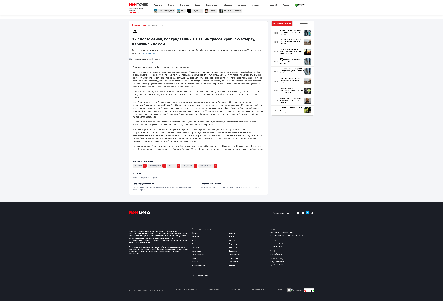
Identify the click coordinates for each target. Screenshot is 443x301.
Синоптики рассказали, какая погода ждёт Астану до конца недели (290, 81)
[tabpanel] (292, 71)
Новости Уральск (141, 177)
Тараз (194, 258)
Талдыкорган (234, 255)
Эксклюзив (256, 5)
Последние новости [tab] (282, 23)
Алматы (232, 233)
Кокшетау (195, 247)
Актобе (232, 240)
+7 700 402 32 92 (276, 246)
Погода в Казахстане (200, 275)
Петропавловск (198, 255)
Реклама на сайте (258, 289)
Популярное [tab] (303, 23)
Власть (171, 5)
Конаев (232, 265)
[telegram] (312, 213)
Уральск (195, 262)
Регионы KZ (272, 5)
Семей (231, 237)
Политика (158, 5)
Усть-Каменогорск (199, 265)
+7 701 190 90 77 (276, 265)
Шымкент (195, 237)
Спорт (197, 5)
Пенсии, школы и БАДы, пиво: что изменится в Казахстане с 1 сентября (291, 32)
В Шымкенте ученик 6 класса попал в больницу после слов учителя (230, 187)
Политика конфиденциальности (186, 289)
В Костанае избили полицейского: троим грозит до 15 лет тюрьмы (291, 90)
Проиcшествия (139, 25)
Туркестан (233, 258)
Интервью (242, 5)
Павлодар (233, 251)
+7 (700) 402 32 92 (135, 12)
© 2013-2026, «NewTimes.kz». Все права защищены (146, 290)
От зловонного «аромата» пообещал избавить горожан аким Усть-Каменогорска (162, 188)
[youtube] (303, 213)
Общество (228, 5)
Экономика (184, 5)
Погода (286, 5)
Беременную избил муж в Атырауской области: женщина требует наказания (291, 51)
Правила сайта (214, 289)
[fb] (293, 213)
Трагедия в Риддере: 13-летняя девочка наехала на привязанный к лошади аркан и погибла (292, 110)
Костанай (233, 247)
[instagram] (298, 213)
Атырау (195, 244)
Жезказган (233, 262)
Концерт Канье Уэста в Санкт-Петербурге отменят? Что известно (290, 100)
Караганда (233, 244)
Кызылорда (196, 251)
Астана (195, 233)
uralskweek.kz (148, 53)
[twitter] (307, 213)
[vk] (288, 213)
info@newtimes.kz (277, 262)
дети (155, 177)
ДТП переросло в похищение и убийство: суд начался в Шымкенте (291, 61)
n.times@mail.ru (276, 254)
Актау (194, 240)
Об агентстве (235, 289)
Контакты (279, 289)
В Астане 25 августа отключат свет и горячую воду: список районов (291, 41)
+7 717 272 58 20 (276, 243)
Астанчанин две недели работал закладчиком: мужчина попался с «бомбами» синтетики (292, 71)
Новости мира (212, 5)
